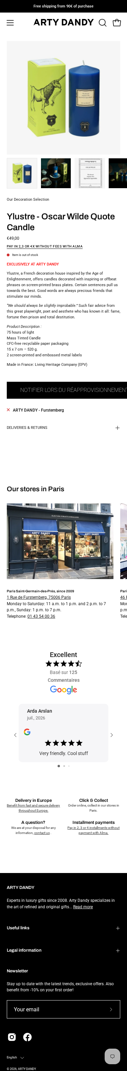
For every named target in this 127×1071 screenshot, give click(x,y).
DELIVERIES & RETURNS (27, 427)
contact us (42, 833)
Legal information (24, 950)
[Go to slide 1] (59, 766)
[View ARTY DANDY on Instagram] (12, 1037)
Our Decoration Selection (28, 199)
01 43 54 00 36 (41, 616)
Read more (83, 907)
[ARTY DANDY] (64, 23)
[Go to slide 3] (68, 766)
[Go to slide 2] (64, 766)
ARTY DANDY (27, 1069)
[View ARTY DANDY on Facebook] (27, 1037)
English (12, 1057)
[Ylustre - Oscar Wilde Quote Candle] (22, 173)
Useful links (18, 928)
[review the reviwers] (27, 733)
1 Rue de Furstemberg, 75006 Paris (39, 597)
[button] (102, 22)
